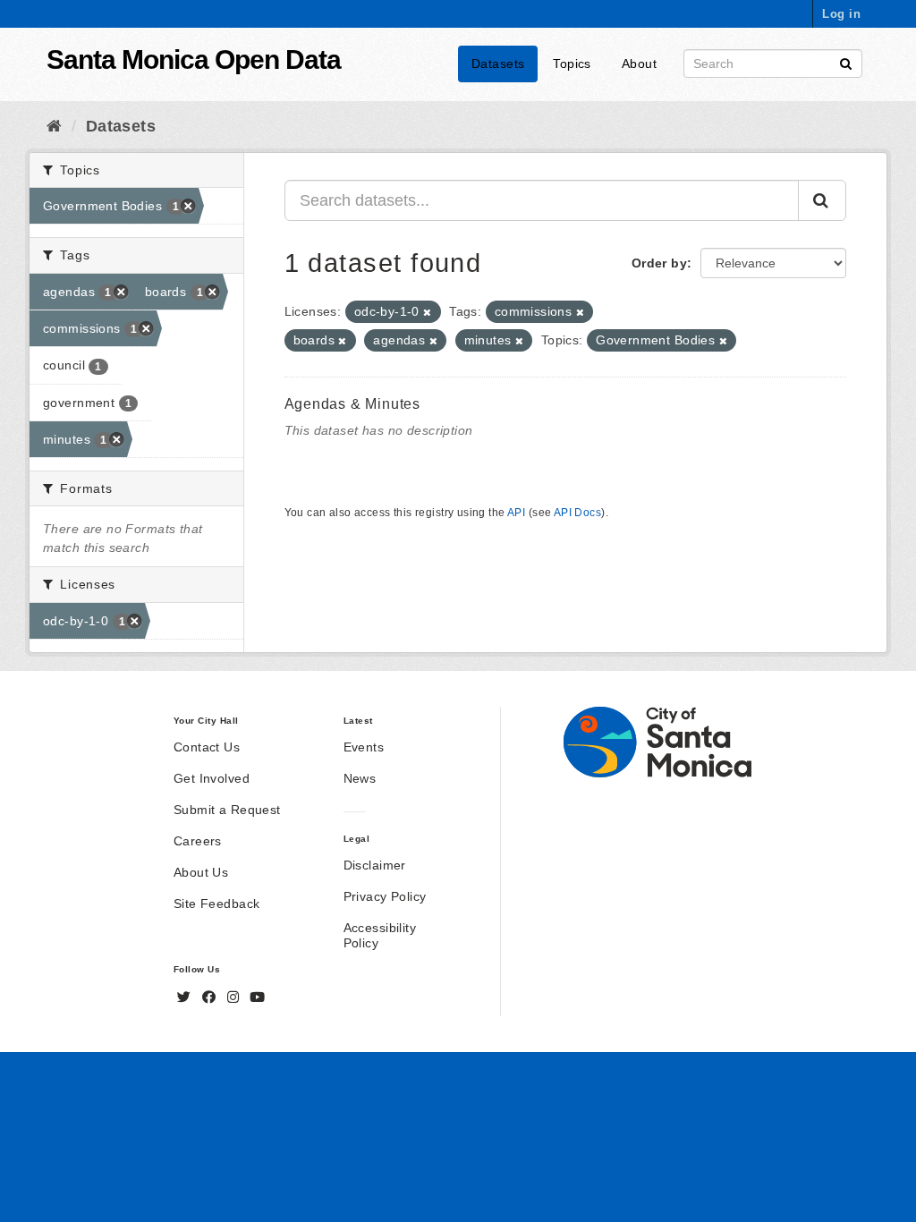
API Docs (577, 512)
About (639, 63)
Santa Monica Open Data (194, 59)
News (360, 778)
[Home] (54, 126)
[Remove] (427, 312)
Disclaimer (375, 865)
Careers (198, 841)
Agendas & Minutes (352, 404)
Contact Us (207, 747)
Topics (572, 63)
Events (364, 747)
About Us (201, 872)
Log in (841, 14)
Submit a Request (227, 809)
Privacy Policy (385, 896)
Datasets (497, 63)
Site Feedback (216, 903)
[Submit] (845, 62)
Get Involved (212, 778)
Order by (659, 263)
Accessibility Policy (380, 935)
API (516, 512)
